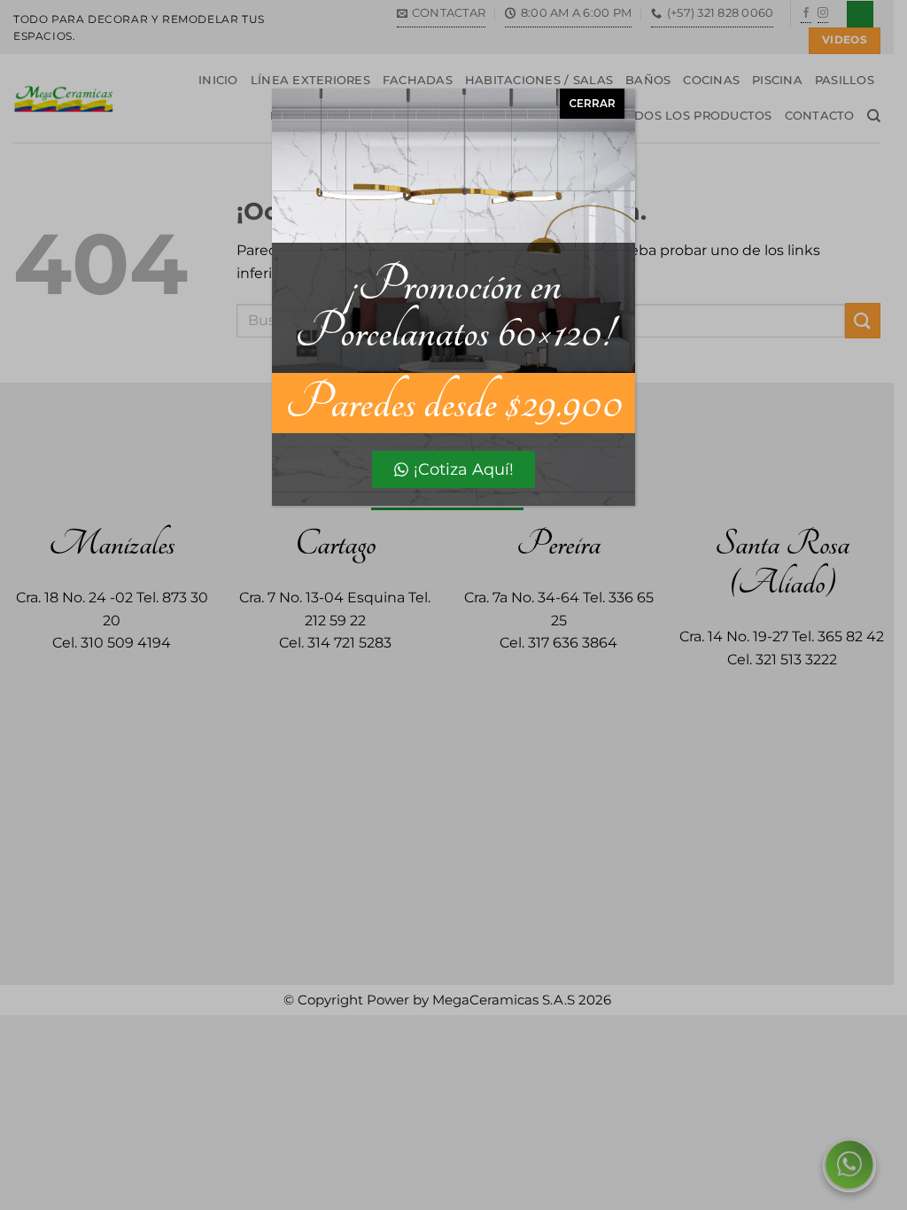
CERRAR (592, 103)
